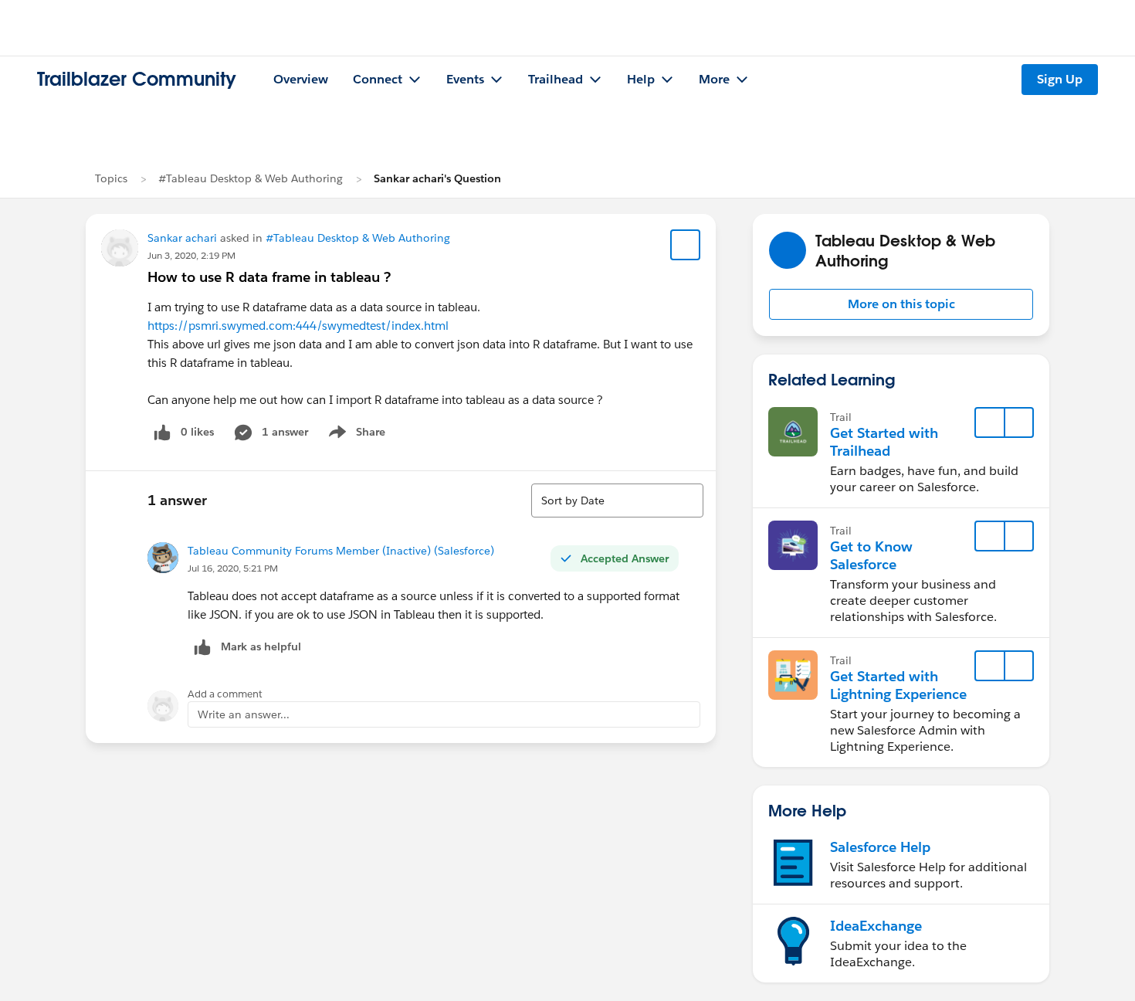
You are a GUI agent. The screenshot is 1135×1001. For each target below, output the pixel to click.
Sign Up (1059, 79)
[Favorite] (686, 245)
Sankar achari (182, 238)
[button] (901, 304)
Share (355, 435)
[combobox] (617, 500)
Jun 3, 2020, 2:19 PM (191, 255)
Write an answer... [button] (244, 714)
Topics (111, 178)
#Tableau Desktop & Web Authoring (250, 178)
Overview (300, 79)
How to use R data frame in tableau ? (269, 277)
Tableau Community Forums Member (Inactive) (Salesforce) (341, 551)
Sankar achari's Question (437, 178)
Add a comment (225, 694)
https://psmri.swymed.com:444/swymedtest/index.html (298, 325)
